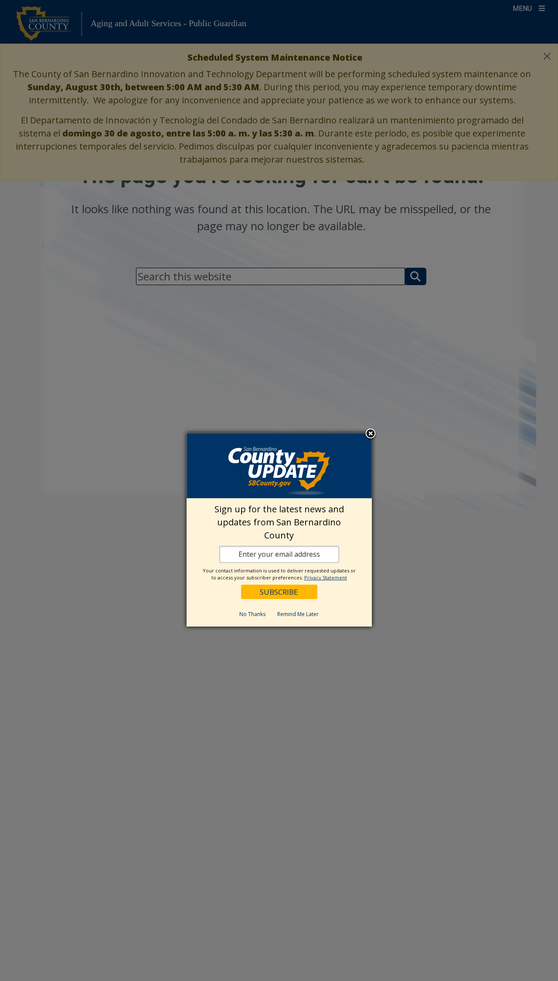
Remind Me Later (298, 614)
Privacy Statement (325, 577)
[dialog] (279, 530)
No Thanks (252, 614)
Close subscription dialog (370, 434)
